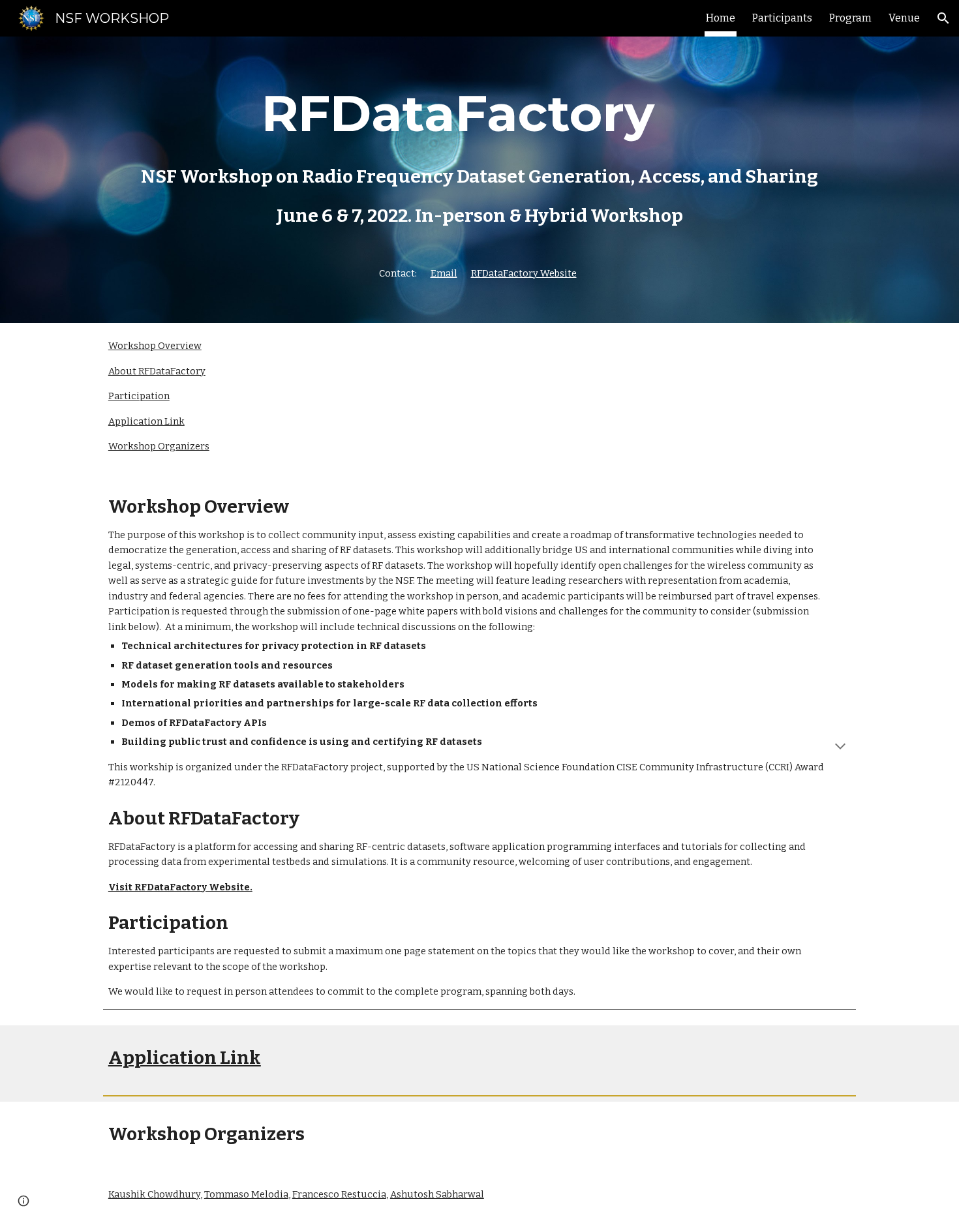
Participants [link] (782, 18)
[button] (943, 18)
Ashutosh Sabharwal (437, 1194)
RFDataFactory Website (524, 273)
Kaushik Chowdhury (154, 1194)
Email (444, 273)
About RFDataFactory (157, 371)
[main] (479, 179)
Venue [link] (904, 18)
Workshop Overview (155, 346)
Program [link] (850, 18)
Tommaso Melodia (246, 1194)
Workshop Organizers (158, 446)
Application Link (146, 421)
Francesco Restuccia (339, 1194)
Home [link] (720, 18)
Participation (139, 396)
